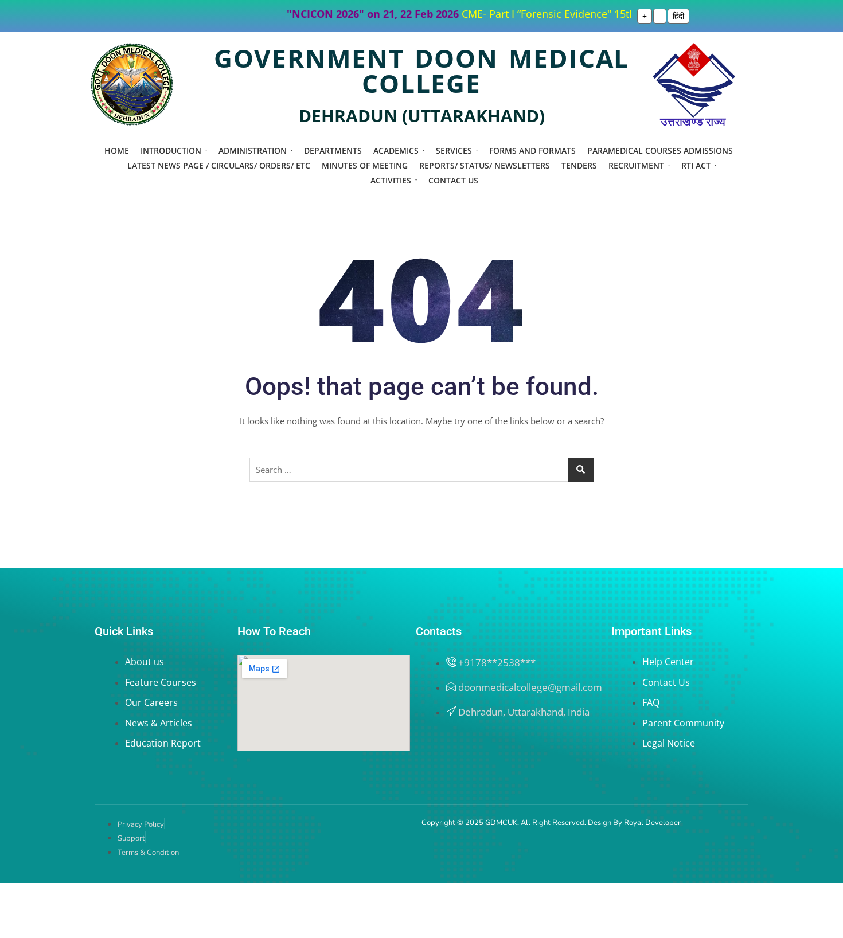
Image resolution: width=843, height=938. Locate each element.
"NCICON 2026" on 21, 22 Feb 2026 (357, 14)
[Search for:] (421, 470)
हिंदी (678, 15)
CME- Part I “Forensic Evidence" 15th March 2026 (561, 14)
